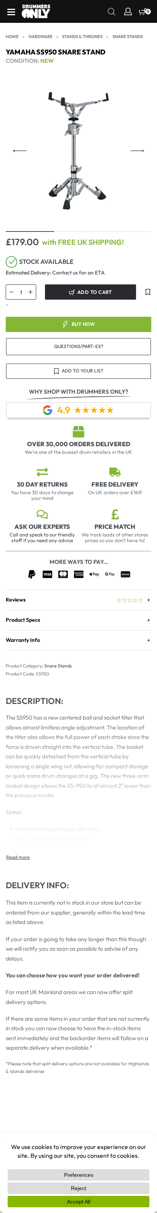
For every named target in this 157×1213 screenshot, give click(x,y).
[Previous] (20, 151)
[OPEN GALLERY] (78, 150)
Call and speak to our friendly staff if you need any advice (42, 537)
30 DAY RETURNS (42, 484)
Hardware (41, 36)
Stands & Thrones (82, 36)
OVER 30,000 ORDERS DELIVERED (78, 444)
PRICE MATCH (115, 526)
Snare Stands (127, 36)
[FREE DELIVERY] (115, 472)
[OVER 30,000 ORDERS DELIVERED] (78, 431)
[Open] (11, 12)
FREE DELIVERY (114, 484)
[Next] (137, 151)
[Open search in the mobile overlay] (111, 11)
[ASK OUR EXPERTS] (42, 514)
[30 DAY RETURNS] (42, 472)
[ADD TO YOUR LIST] (147, 292)
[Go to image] (30, 231)
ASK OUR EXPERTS (42, 526)
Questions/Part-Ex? (78, 346)
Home (12, 36)
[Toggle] (18, 857)
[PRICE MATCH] (115, 514)
